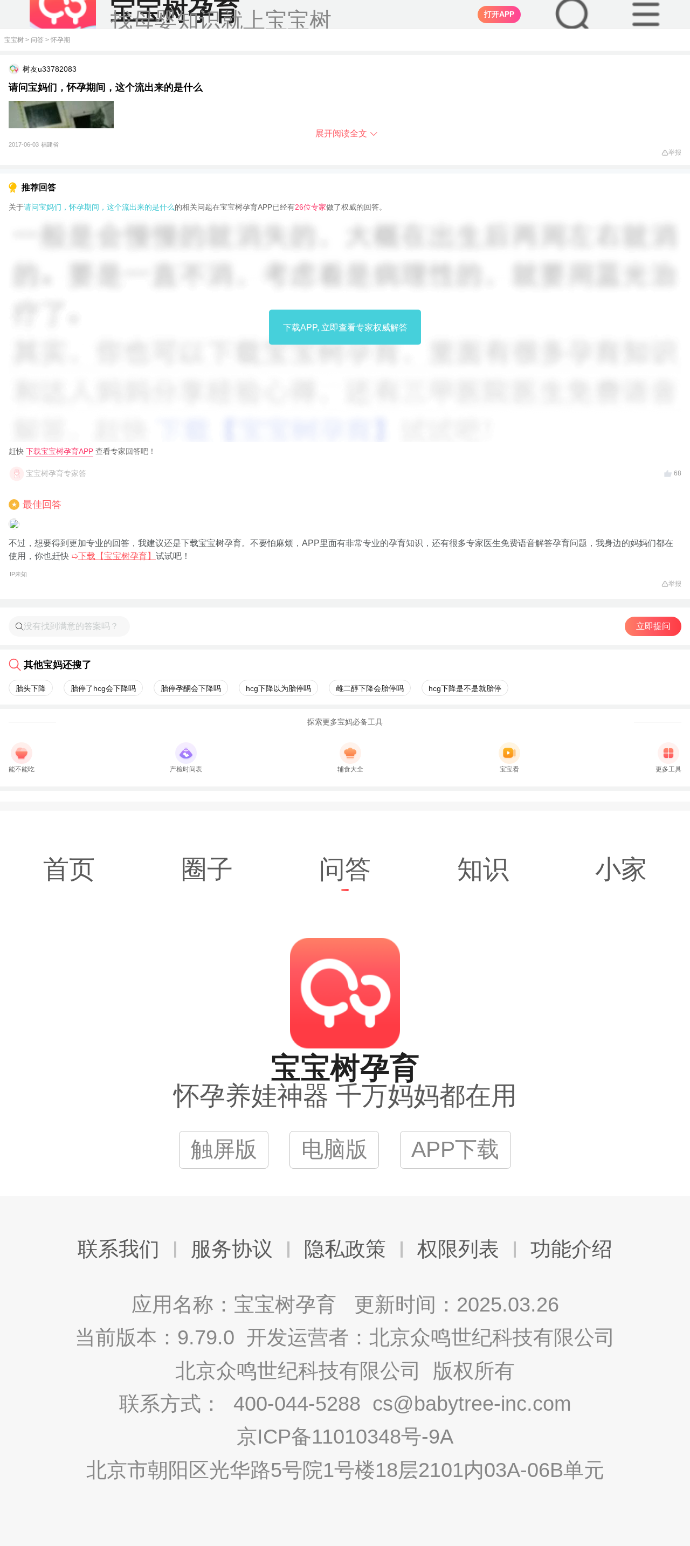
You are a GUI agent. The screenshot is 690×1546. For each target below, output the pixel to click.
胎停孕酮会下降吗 (191, 688)
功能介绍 (571, 1249)
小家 (621, 869)
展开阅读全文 (341, 133)
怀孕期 (60, 40)
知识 (483, 869)
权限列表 (458, 1249)
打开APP (499, 14)
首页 (69, 869)
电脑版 (334, 1149)
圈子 (207, 869)
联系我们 (119, 1249)
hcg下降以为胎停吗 (278, 688)
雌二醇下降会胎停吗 (370, 688)
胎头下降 (31, 688)
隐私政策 (345, 1249)
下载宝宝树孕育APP (59, 451)
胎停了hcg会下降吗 (103, 688)
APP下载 (455, 1149)
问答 (37, 40)
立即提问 (653, 626)
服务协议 (232, 1249)
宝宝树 (14, 40)
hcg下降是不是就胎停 (465, 688)
